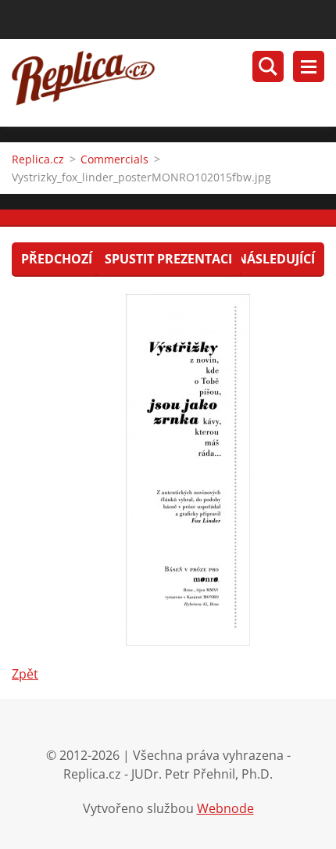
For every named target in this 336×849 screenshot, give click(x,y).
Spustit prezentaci (168, 258)
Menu (308, 66)
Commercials (114, 159)
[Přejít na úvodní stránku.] (174, 83)
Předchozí (56, 258)
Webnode (225, 808)
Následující (276, 258)
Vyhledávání (268, 66)
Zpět (25, 673)
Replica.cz (38, 159)
